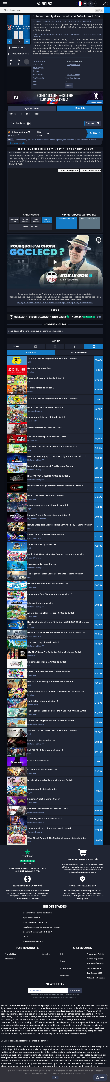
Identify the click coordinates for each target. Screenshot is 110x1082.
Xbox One (69, 78)
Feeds (36, 114)
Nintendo (64, 975)
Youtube (46, 954)
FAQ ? (25, 936)
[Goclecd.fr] (44, 4)
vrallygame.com (73, 65)
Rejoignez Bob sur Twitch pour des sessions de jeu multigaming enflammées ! (55, 302)
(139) (98, 317)
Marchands (10, 959)
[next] (27, 41)
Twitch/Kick (10, 954)
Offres (12, 114)
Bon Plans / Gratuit (95, 963)
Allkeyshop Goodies (96, 978)
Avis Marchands (94, 968)
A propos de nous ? (31, 917)
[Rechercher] (107, 10)
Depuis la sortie (14, 220)
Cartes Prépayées (95, 959)
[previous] (9, 41)
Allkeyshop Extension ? (33, 941)
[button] (105, 4)
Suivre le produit (30, 226)
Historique (25, 114)
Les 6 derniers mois (36, 220)
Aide (101, 1077)
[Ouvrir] (5, 4)
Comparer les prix (17, 143)
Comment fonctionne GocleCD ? (37, 913)
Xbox (62, 961)
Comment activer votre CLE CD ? (37, 932)
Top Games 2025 (94, 973)
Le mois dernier (47, 220)
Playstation (65, 968)
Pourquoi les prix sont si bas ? (36, 922)
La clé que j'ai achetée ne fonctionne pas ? (41, 927)
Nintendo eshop (73, 75)
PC (61, 954)
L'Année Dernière (25, 220)
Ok (55, 1077)
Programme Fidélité (95, 954)
